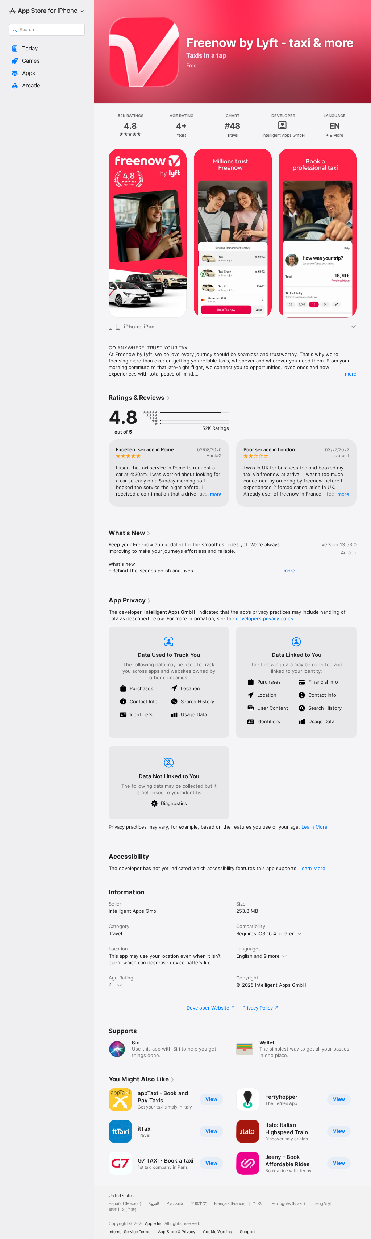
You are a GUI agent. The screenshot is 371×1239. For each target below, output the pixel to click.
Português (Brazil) (288, 1204)
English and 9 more (258, 956)
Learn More (314, 827)
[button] (46, 48)
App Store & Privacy (176, 1232)
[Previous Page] (101, 125)
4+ (112, 985)
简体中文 (199, 1204)
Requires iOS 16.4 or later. (265, 933)
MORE (216, 494)
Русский (175, 1204)
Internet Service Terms (129, 1232)
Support (247, 1232)
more (351, 374)
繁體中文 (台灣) (122, 1210)
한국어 (258, 1204)
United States (121, 1196)
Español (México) (125, 1204)
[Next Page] (364, 125)
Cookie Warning (217, 1232)
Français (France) (230, 1204)
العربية (154, 1204)
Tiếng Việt (322, 1204)
